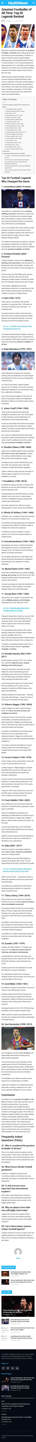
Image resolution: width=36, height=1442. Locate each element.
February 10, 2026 (15, 1323)
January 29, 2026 (18, 21)
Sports (3, 1414)
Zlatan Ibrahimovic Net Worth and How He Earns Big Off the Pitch (22, 1281)
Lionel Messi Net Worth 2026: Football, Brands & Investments (21, 1337)
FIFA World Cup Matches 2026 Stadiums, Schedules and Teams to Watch (15, 1405)
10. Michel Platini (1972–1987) (13, 128)
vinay (8, 21)
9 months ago (15, 1276)
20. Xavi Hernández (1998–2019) (14, 149)
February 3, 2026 (15, 1340)
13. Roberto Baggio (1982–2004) (14, 134)
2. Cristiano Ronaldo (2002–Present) (15, 111)
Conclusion (6, 151)
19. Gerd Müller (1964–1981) (12, 147)
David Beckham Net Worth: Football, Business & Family (20, 1320)
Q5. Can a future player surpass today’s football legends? (18, 171)
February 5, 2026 (15, 1332)
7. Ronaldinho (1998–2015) (12, 121)
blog (3, 1401)
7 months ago (15, 1284)
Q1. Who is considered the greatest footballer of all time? (18, 156)
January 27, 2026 (6, 1408)
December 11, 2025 (7, 1421)
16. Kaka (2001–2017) (11, 140)
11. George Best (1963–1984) (13, 130)
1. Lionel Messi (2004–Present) (13, 109)
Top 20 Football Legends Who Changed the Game (15, 106)
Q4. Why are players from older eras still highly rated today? (17, 167)
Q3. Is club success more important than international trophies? (16, 163)
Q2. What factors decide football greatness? (17, 159)
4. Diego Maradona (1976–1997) (14, 115)
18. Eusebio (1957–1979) (12, 144)
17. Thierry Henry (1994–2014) (13, 142)
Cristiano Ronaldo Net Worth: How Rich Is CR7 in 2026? (22, 1329)
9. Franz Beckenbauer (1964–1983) (14, 126)
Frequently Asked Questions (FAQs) (13, 153)
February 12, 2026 (8, 1314)
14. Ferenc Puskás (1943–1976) (13, 136)
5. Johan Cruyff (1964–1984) (12, 117)
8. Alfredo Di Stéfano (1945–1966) (14, 124)
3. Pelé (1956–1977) (10, 113)
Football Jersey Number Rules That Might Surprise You (21, 1273)
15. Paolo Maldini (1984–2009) (13, 138)
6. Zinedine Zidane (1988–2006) (13, 119)
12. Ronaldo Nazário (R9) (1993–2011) (15, 132)
